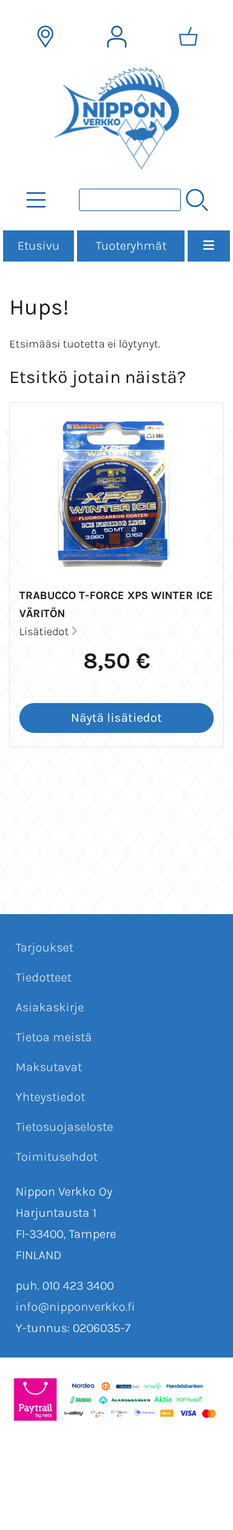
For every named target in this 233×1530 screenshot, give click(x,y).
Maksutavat (49, 1067)
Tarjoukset (44, 947)
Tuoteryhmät (131, 245)
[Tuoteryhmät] (36, 200)
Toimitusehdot (57, 1157)
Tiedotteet (43, 977)
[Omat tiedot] (117, 37)
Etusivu (38, 245)
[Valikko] (209, 246)
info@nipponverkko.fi (75, 1307)
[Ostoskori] (188, 37)
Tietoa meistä (54, 1037)
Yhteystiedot (50, 1097)
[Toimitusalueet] (45, 37)
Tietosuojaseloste (64, 1127)
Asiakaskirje (50, 1007)
